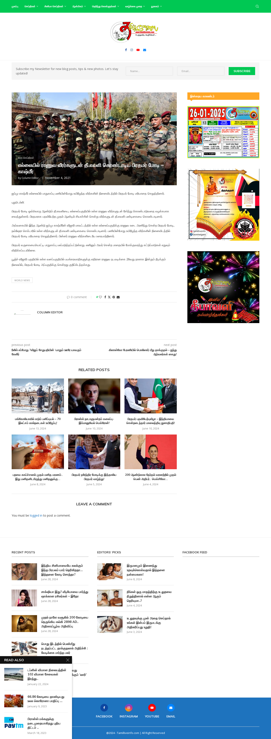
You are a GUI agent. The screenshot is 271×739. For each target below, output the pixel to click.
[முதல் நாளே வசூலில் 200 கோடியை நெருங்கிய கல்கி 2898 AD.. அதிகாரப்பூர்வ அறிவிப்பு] (24, 623)
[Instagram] (131, 49)
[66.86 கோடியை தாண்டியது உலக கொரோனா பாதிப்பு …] (13, 701)
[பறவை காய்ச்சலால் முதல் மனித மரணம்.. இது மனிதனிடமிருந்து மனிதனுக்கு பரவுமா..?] (38, 452)
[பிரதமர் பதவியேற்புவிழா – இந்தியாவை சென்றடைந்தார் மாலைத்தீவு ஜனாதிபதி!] (150, 395)
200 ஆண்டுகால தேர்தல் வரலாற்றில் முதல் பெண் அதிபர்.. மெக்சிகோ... (150, 477)
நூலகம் (155, 6)
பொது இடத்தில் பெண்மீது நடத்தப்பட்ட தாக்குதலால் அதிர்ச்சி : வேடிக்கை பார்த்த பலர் (64, 648)
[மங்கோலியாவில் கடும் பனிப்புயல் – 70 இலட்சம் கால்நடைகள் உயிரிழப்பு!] (38, 395)
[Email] (144, 49)
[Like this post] (100, 297)
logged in (36, 515)
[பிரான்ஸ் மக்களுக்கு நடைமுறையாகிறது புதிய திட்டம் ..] (13, 723)
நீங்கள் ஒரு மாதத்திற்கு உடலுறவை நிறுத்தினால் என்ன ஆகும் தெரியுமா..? (149, 596)
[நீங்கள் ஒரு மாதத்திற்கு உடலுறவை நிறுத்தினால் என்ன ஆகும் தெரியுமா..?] (110, 598)
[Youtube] (138, 49)
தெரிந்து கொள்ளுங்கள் (104, 6)
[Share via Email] (118, 297)
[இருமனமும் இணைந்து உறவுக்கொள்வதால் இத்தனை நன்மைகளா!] (110, 571)
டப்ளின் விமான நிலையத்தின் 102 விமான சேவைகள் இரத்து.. (47, 674)
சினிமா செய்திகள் (53, 6)
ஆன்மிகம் (77, 6)
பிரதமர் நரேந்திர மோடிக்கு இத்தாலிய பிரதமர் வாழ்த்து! (94, 477)
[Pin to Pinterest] (113, 297)
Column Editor (30, 178)
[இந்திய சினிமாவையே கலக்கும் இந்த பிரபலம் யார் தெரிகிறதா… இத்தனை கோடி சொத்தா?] (24, 571)
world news (22, 280)
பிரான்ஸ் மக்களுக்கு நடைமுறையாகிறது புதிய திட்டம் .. (44, 723)
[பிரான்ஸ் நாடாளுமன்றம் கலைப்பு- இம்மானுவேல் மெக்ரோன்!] (94, 395)
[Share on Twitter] (109, 297)
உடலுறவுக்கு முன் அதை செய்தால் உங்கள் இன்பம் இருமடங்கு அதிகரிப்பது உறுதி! (149, 622)
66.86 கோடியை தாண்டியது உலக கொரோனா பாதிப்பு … (46, 699)
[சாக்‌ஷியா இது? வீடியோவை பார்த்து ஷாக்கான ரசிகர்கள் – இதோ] (24, 598)
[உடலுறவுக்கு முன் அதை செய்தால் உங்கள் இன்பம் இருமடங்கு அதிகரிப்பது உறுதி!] (110, 624)
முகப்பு (15, 6)
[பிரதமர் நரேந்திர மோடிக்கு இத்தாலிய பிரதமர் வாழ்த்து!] (94, 452)
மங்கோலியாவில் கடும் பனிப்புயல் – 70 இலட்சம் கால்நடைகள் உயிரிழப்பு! (38, 421)
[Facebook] (126, 49)
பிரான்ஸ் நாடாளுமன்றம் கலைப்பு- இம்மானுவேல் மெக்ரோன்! (94, 421)
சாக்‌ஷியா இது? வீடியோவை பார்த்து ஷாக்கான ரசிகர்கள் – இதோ (64, 594)
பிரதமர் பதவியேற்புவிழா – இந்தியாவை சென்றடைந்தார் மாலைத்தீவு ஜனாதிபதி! (150, 421)
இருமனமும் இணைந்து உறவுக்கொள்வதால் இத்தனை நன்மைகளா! (146, 570)
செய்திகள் (30, 6)
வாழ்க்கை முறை (133, 6)
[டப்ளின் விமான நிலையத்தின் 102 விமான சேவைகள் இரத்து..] (13, 674)
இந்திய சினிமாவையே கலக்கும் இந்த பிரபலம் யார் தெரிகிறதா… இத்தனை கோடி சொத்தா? (62, 570)
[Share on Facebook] (105, 297)
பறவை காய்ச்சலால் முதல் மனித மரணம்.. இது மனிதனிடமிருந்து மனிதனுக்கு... (38, 477)
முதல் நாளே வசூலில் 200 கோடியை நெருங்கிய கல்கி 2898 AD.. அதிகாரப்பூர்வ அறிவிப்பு (64, 621)
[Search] (257, 6)
